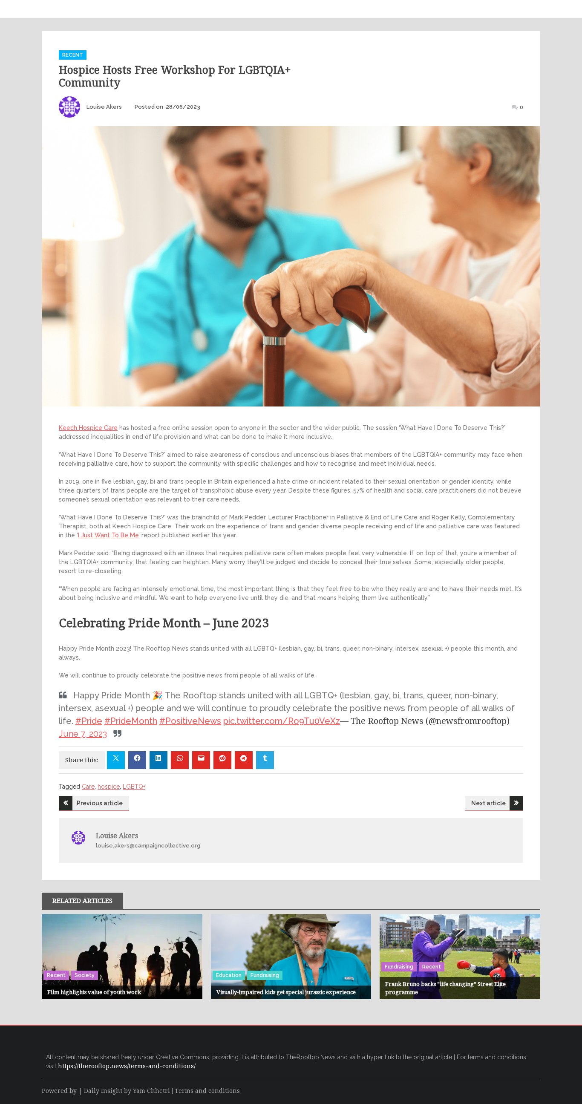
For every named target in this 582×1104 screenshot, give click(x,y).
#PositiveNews (190, 721)
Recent (72, 55)
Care (88, 786)
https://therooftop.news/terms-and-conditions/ (127, 1066)
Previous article (100, 803)
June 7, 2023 (83, 734)
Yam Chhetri (151, 1090)
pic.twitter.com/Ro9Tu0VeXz (281, 721)
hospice (109, 786)
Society (85, 975)
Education (229, 975)
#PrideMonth (130, 721)
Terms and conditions (207, 1090)
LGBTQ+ (134, 786)
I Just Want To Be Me (108, 535)
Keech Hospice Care (88, 427)
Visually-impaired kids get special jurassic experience (286, 992)
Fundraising (265, 975)
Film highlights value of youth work (94, 992)
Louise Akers (104, 107)
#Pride (88, 721)
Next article (488, 803)
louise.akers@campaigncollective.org (148, 845)
